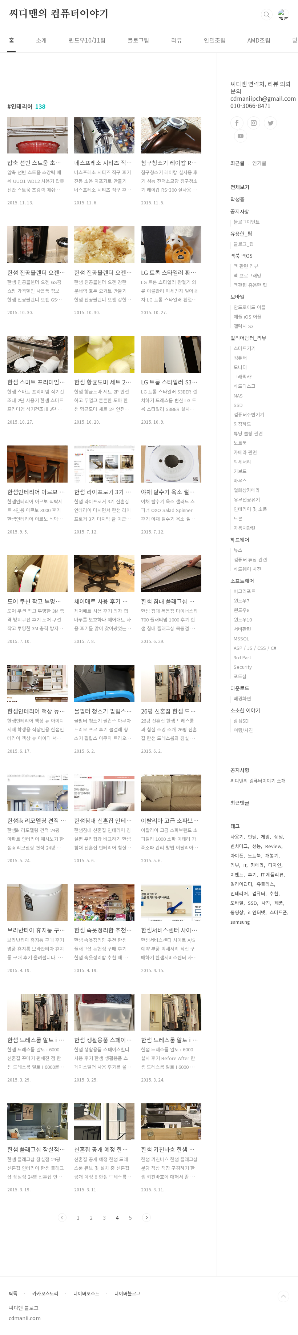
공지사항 (239, 211)
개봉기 (271, 855)
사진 (265, 902)
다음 (146, 1217)
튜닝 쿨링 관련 (248, 433)
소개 (41, 40)
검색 (266, 14)
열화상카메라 (247, 490)
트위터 (270, 122)
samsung (240, 921)
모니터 (240, 367)
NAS (238, 395)
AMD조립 (258, 40)
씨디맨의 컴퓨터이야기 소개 (258, 780)
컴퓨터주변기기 (249, 414)
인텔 (252, 836)
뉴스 (238, 550)
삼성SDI (242, 720)
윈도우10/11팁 (87, 40)
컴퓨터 (240, 357)
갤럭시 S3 (244, 326)
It (244, 865)
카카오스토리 (45, 1293)
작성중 (237, 199)
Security (243, 666)
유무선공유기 (247, 499)
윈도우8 (241, 610)
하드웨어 (239, 539)
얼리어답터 (241, 883)
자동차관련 (244, 527)
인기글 (259, 163)
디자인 (274, 865)
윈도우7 (241, 600)
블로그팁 (138, 40)
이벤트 (236, 874)
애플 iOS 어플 (248, 316)
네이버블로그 (127, 1293)
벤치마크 (239, 846)
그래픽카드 (244, 376)
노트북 (240, 442)
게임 (265, 836)
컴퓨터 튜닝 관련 (250, 559)
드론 (238, 518)
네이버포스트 (86, 1293)
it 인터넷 (256, 912)
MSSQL (241, 638)
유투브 (240, 136)
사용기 (236, 836)
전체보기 (239, 187)
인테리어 (239, 893)
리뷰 (176, 40)
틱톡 (13, 1293)
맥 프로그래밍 (247, 275)
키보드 (240, 471)
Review (273, 846)
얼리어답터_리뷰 (248, 337)
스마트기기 (244, 348)
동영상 (236, 912)
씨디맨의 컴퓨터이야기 (59, 14)
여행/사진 (243, 730)
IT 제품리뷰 (272, 874)
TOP (283, 1296)
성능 (256, 846)
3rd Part (242, 657)
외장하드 (242, 423)
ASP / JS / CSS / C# (255, 647)
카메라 (257, 865)
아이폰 (236, 855)
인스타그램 (253, 122)
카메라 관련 (245, 452)
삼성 (278, 836)
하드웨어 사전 (247, 568)
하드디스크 (244, 386)
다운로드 (239, 688)
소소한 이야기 (245, 710)
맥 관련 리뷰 (246, 266)
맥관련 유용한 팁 (250, 284)
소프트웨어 (242, 580)
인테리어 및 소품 (250, 508)
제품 (278, 902)
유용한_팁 (241, 233)
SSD (238, 404)
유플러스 (265, 883)
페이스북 (236, 122)
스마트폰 (278, 912)
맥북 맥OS (241, 255)
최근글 (237, 163)
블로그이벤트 (247, 221)
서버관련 (242, 628)
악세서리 (242, 461)
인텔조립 (215, 40)
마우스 (240, 480)
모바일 (237, 296)
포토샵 (240, 676)
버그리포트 (244, 591)
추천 (274, 893)
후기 (252, 874)
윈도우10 (243, 619)
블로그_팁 (244, 243)
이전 (62, 1217)
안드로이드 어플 (250, 307)
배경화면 (242, 698)
